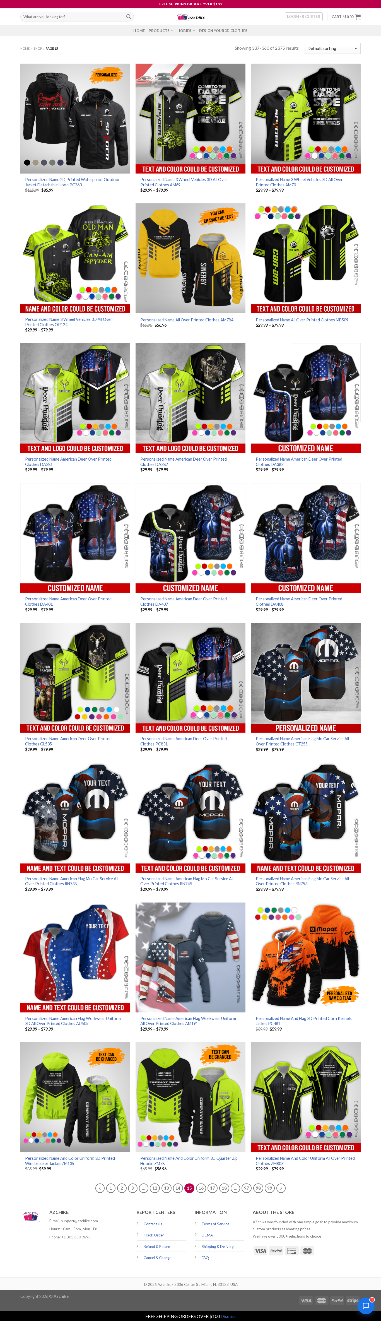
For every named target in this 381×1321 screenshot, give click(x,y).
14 (177, 1187)
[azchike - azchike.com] (190, 16)
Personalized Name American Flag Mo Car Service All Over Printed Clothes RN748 (186, 881)
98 (258, 1187)
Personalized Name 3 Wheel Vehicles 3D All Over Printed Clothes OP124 (68, 322)
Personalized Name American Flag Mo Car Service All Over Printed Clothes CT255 (302, 741)
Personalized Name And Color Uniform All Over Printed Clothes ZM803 (305, 1161)
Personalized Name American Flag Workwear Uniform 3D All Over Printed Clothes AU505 (73, 1021)
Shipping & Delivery (218, 1246)
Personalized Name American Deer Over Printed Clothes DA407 (183, 601)
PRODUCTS (159, 30)
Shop (38, 48)
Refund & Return (157, 1246)
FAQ (205, 1257)
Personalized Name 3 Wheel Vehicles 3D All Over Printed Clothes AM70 (299, 182)
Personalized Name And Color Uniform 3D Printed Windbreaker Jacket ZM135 (70, 1161)
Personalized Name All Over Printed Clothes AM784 (186, 319)
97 (246, 1187)
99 (269, 1187)
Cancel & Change (157, 1257)
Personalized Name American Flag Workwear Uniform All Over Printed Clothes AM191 (188, 1021)
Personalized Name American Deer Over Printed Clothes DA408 (299, 601)
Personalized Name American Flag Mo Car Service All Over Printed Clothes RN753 (302, 881)
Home (25, 48)
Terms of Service (215, 1224)
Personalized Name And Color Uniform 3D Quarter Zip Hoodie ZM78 (189, 1161)
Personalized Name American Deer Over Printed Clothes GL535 (68, 741)
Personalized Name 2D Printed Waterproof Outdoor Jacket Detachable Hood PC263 (72, 182)
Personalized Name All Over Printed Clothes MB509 (302, 319)
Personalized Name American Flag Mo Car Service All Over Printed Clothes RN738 (71, 881)
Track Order (154, 1235)
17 (212, 1187)
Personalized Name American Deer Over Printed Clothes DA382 (183, 462)
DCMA (207, 1235)
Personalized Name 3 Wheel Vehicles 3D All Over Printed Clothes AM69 (183, 182)
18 (224, 1187)
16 (201, 1187)
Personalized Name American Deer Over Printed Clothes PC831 (183, 741)
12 (154, 1187)
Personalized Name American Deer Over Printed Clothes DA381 (68, 462)
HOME (139, 30)
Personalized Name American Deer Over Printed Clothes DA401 (68, 601)
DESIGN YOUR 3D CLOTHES (223, 30)
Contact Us (153, 1224)
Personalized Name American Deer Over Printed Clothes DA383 (299, 462)
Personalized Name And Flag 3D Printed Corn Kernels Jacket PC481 (304, 1021)
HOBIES (184, 30)
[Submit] (128, 16)
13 (166, 1187)
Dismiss (228, 1316)
